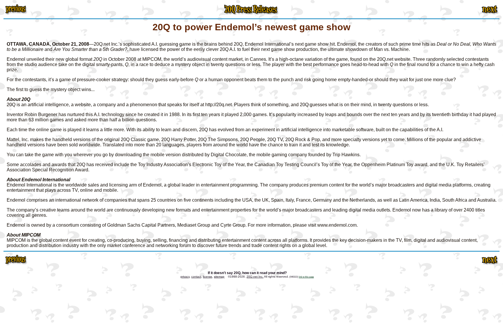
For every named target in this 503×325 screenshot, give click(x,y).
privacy (184, 276)
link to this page (306, 276)
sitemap (219, 276)
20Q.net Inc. (255, 276)
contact (196, 276)
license (207, 276)
